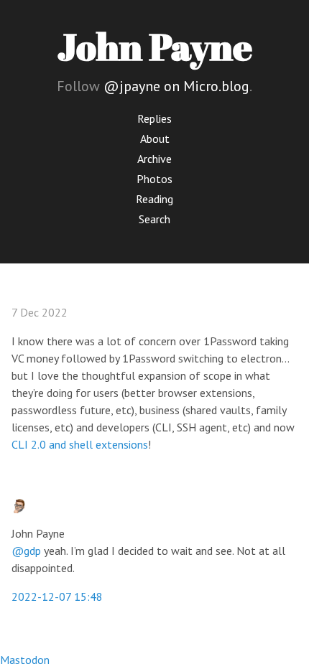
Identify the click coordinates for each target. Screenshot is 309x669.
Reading (154, 199)
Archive (154, 158)
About (155, 138)
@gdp (26, 550)
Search (154, 219)
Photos (154, 179)
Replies (154, 118)
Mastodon (25, 659)
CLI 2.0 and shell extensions (79, 444)
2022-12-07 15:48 (57, 596)
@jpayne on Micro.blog (176, 86)
